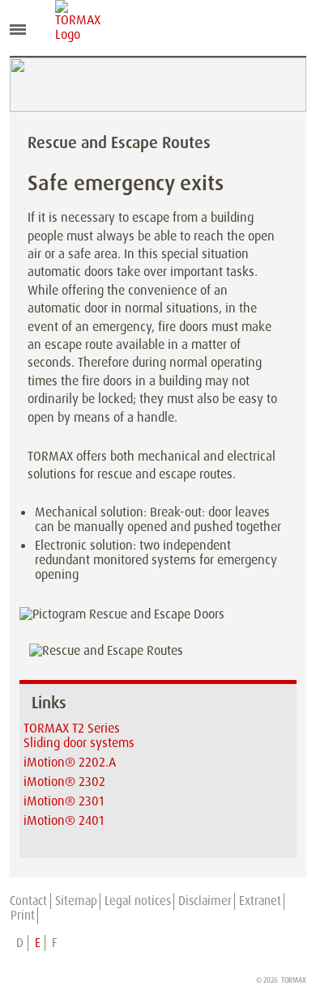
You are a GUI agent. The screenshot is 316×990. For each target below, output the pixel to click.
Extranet (260, 901)
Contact (28, 901)
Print (23, 915)
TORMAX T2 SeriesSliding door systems (79, 735)
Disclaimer (205, 901)
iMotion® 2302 (64, 781)
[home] (67, 21)
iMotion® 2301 (63, 800)
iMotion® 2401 (63, 820)
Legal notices (138, 901)
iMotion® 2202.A (69, 762)
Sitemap (76, 901)
